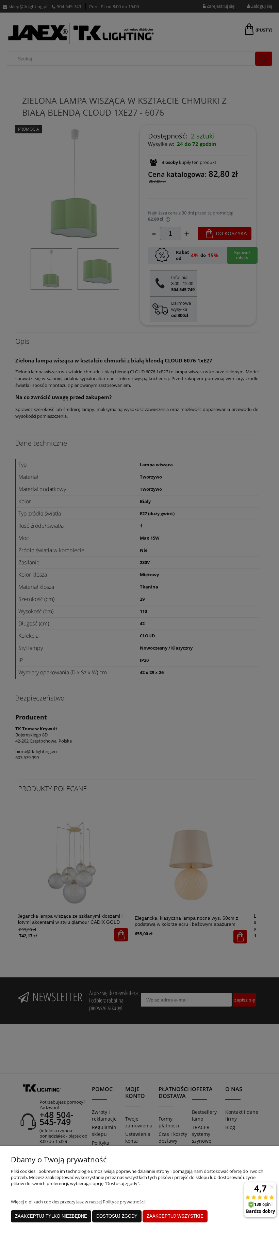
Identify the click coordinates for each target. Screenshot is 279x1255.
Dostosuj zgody (116, 1216)
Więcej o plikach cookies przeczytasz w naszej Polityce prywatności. (78, 1202)
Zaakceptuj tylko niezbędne (51, 1216)
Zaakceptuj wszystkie (175, 1216)
